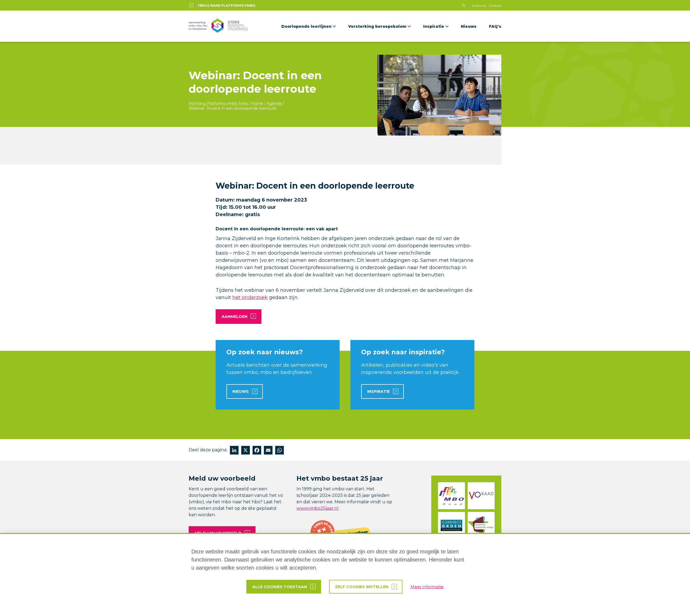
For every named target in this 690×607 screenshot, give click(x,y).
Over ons (479, 6)
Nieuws (469, 26)
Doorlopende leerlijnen (306, 26)
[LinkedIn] (234, 451)
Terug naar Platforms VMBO (226, 6)
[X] (245, 451)
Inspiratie (433, 26)
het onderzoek (250, 297)
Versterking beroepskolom (377, 26)
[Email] (268, 451)
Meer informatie (427, 586)
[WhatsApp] (279, 451)
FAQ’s (495, 26)
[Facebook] (257, 451)
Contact (495, 6)
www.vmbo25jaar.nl (317, 508)
